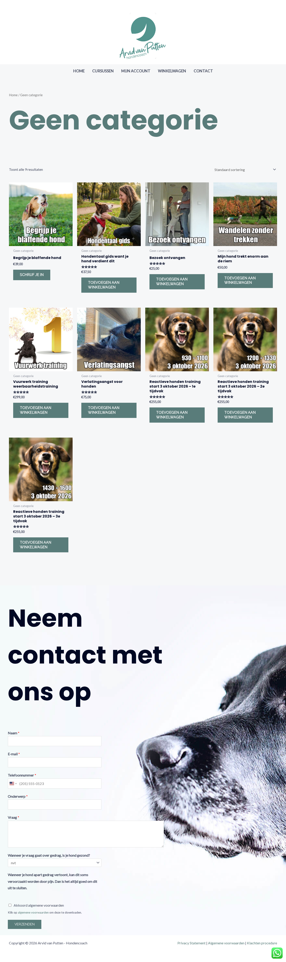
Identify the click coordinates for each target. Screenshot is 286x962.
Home (13, 95)
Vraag (13, 817)
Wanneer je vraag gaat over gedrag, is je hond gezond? (49, 855)
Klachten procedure (262, 943)
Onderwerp (18, 796)
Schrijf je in (32, 275)
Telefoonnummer (22, 775)
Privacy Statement (191, 943)
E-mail (14, 754)
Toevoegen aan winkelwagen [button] (103, 284)
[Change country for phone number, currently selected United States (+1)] (13, 783)
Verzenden (25, 924)
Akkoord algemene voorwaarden (39, 905)
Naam (13, 733)
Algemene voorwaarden (226, 943)
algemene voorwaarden (33, 912)
